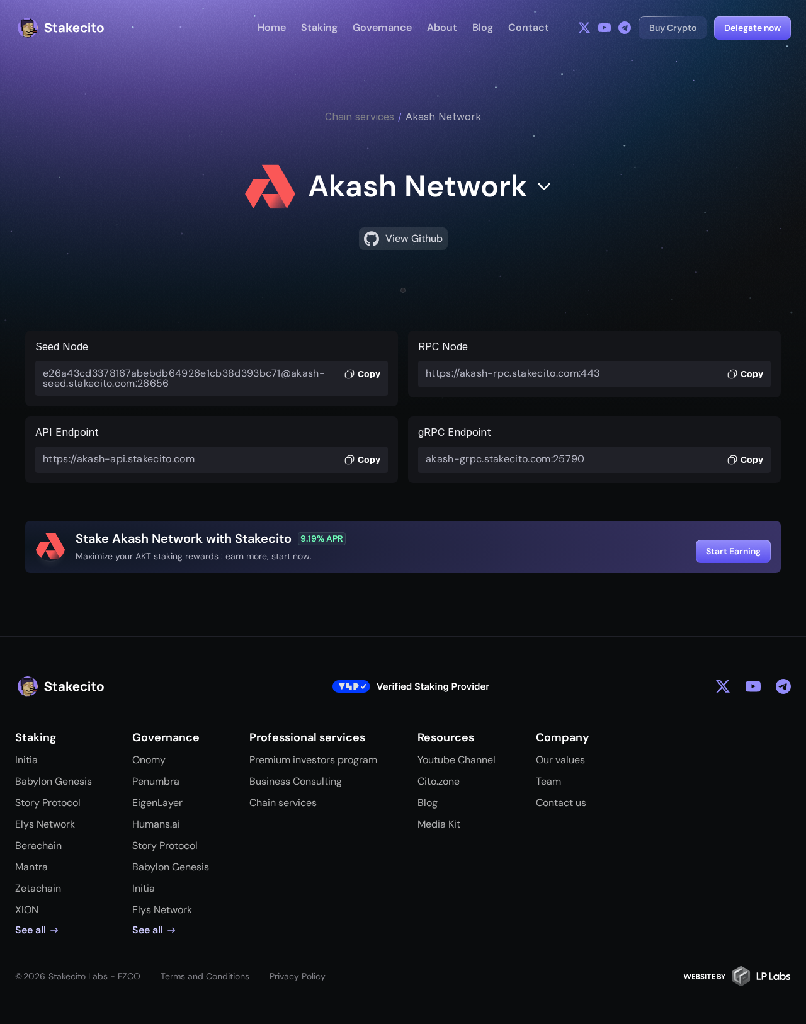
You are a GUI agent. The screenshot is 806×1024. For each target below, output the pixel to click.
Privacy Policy (298, 976)
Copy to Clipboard (362, 374)
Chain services (359, 116)
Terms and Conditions (205, 976)
